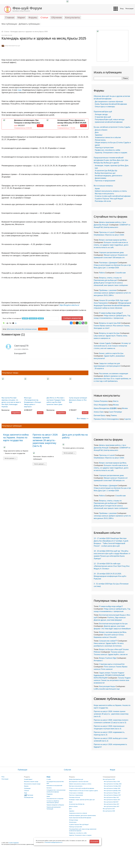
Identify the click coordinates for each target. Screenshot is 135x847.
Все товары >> (82, 418)
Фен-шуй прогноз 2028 (109, 811)
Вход (122, 8)
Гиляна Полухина (100, 401)
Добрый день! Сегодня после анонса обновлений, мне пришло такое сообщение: (111, 282)
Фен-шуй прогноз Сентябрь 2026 (112, 783)
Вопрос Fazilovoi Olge (107, 658)
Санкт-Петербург (115, 412)
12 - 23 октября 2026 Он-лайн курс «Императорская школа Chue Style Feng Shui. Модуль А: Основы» (112, 566)
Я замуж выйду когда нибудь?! (111, 313)
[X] (77, 323)
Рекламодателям (28, 797)
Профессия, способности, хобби (107, 150)
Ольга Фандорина (101, 405)
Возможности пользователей (54, 785)
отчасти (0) (33, 318)
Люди (25, 793)
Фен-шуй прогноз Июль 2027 (111, 806)
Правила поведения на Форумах (55, 805)
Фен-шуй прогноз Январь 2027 (112, 793)
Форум (112, 770)
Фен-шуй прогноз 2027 (109, 808)
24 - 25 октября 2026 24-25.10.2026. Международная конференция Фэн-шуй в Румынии (110, 576)
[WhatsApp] (86, 323)
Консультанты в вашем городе (32, 783)
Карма (48, 796)
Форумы (26, 786)
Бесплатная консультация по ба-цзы (113, 623)
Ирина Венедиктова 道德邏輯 (105, 408)
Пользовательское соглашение (55, 798)
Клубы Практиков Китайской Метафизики (111, 104)
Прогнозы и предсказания (105, 181)
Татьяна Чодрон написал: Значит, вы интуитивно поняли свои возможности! (112, 680)
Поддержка (50, 794)
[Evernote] (80, 323)
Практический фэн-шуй (103, 112)
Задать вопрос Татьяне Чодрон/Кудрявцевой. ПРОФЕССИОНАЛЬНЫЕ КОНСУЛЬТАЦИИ (109, 675)
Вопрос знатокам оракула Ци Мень (112, 240)
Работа (102, 273)
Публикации (22, 770)
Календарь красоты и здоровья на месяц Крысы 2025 (29, 31)
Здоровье (98, 135)
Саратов (127, 419)
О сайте (49, 779)
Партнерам (30, 795)
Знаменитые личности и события (108, 137)
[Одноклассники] (74, 323)
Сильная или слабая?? (108, 641)
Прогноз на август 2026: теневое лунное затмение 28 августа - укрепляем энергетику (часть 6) (45, 440)
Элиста (115, 401)
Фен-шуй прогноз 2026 (109, 779)
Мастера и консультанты (104, 193)
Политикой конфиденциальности (53, 842)
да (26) (25, 318)
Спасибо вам (120, 273)
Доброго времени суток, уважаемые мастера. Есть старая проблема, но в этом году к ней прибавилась (112, 378)
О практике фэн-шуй (103, 117)
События (67, 770)
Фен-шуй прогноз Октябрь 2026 (112, 786)
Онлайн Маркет (28, 779)
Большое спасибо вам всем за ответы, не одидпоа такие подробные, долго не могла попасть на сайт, (111, 245)
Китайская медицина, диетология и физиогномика (82, 815)
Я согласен (94, 841)
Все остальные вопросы (103, 186)
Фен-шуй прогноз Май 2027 (111, 802)
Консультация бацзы (107, 686)
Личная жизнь (100, 140)
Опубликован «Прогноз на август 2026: (109, 235)
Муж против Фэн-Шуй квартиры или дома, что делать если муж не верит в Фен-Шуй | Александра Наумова (11, 402)
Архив (97, 188)
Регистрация (129, 8)
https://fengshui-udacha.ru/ (69, 305)
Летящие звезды (101, 114)
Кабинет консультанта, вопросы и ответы (111, 191)
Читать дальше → (10, 458)
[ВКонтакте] (71, 323)
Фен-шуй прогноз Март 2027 (111, 797)
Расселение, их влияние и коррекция (113, 373)
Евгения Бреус (99, 415)
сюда (19, 90)
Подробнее (16, 412)
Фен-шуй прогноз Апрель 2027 (112, 799)
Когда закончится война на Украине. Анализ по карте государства (16, 437)
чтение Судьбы (105, 343)
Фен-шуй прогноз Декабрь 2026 (112, 790)
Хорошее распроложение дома (111, 252)
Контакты (49, 787)
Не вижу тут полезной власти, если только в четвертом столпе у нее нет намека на (112, 345)
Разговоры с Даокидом (108, 262)
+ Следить (42, 329)
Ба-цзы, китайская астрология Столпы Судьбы (112, 127)
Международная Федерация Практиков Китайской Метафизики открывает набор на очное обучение (112, 305)
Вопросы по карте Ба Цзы (109, 333)
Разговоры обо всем (103, 201)
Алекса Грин (98, 412)
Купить (40, 125)
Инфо (48, 777)
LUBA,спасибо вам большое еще (107, 689)
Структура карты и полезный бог (112, 664)
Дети (97, 132)
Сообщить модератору (72, 318)
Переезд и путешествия (104, 147)
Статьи (6, 31)
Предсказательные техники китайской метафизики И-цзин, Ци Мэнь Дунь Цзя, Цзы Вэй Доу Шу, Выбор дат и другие (111, 160)
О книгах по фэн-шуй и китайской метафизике (113, 196)
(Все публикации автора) (29, 329)
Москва (116, 405)
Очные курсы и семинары (105, 106)
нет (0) (41, 318)
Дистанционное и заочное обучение (109, 101)
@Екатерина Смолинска (14, 329)
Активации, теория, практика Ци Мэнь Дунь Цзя (82, 799)
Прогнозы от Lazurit (106, 232)
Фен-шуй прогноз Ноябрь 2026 (112, 788)
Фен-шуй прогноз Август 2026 (112, 781)
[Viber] (83, 323)
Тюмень (114, 415)
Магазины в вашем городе (31, 781)
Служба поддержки (14, 842)
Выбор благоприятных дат (12, 45)
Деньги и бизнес (101, 130)
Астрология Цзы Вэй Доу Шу (106, 170)
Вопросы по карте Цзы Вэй (109, 323)
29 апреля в (99, 368)
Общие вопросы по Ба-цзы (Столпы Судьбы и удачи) (83, 790)
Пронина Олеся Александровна (106, 419)
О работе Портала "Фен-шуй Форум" (109, 199)
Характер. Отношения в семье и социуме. (111, 152)
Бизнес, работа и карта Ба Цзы (111, 353)
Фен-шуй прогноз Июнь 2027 (111, 804)
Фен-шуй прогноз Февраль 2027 (112, 795)
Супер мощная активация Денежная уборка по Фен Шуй (78, 400)
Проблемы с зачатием (107, 290)
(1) (15, 323)
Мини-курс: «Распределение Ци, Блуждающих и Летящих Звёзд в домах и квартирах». (32, 402)
